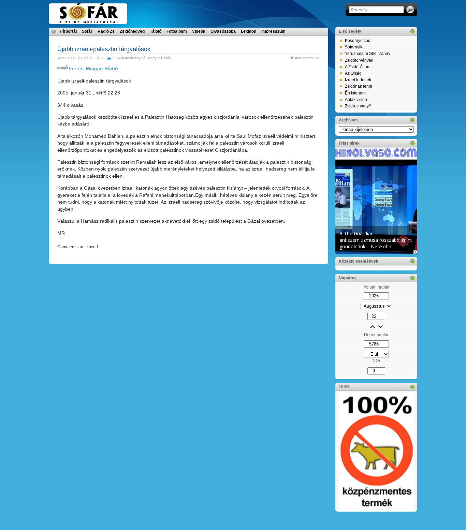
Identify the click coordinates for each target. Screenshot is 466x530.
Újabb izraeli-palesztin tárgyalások (103, 49)
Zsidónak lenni (358, 86)
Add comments (307, 58)
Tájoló (155, 31)
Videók (198, 31)
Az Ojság (353, 73)
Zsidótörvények (359, 60)
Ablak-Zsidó (356, 99)
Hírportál (68, 31)
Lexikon (248, 31)
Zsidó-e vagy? (358, 106)
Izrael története (359, 79)
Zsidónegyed (132, 31)
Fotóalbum (176, 31)
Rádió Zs (106, 31)
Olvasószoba (223, 31)
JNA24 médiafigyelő (129, 58)
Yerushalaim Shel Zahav (367, 53)
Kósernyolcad (357, 40)
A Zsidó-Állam (357, 66)
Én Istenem (355, 93)
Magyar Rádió (159, 58)
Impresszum (273, 31)
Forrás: (93, 68)
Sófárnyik (353, 47)
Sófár (87, 31)
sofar (61, 58)
